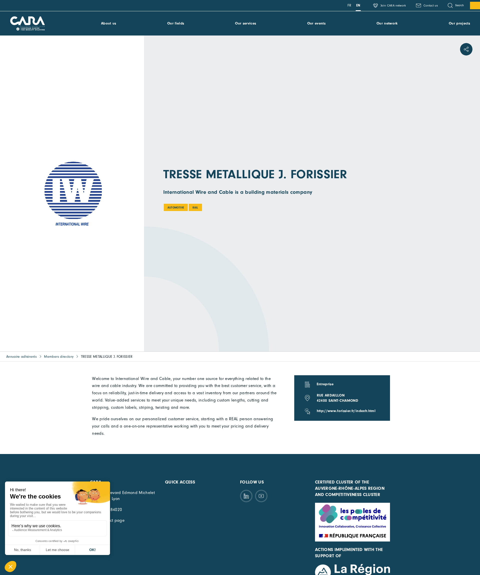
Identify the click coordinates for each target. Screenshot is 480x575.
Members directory (59, 356)
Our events (316, 23)
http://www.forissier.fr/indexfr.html (346, 411)
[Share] (466, 49)
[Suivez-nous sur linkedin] (246, 496)
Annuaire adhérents (21, 356)
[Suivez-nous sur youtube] (261, 496)
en (358, 5)
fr (349, 5)
